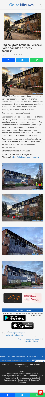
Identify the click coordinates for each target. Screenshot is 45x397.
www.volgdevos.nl (9, 375)
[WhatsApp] (36, 60)
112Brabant (6, 364)
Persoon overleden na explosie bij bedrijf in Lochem (28, 339)
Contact (40, 356)
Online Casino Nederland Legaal (30, 375)
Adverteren (31, 356)
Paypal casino (10, 378)
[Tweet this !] (22, 60)
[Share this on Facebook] (8, 60)
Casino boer (22, 380)
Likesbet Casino (11, 373)
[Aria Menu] (5, 5)
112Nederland (22, 366)
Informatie (11, 356)
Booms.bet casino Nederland (28, 378)
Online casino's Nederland (29, 381)
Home (2, 356)
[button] (40, 392)
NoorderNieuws (21, 364)
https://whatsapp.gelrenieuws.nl (25, 157)
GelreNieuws (35, 364)
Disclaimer (21, 356)
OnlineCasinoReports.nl (28, 373)
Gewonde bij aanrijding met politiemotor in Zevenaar (15, 333)
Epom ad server (10, 380)
